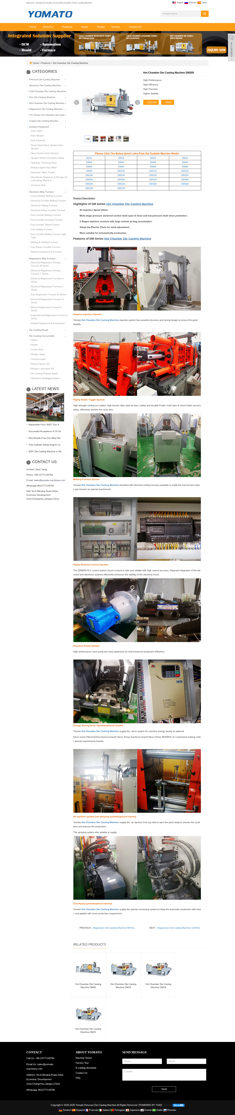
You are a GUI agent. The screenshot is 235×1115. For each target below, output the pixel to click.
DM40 (185, 162)
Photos (101, 27)
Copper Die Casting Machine (43, 121)
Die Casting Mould (38, 330)
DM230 (153, 175)
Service (116, 27)
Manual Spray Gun (40, 364)
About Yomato (89, 1052)
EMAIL (168, 102)
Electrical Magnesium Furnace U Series (47, 280)
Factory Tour (82, 1062)
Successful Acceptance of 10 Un (45, 431)
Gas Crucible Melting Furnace (46, 215)
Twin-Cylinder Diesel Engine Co (44, 444)
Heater (34, 344)
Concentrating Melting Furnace (46, 196)
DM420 (121, 184)
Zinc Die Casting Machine (42, 97)
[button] (55, 27)
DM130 (153, 171)
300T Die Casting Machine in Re (45, 451)
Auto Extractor (38, 140)
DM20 (153, 158)
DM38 (153, 162)
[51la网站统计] (178, 1105)
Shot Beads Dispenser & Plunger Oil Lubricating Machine (49, 179)
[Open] (231, 48)
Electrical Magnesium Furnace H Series (47, 301)
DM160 (185, 171)
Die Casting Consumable (41, 336)
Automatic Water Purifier (43, 172)
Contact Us (135, 27)
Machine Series (84, 1057)
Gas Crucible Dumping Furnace (47, 220)
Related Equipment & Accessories (48, 323)
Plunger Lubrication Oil (42, 368)
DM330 (153, 179)
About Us (48, 27)
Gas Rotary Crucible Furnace (45, 247)
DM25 (185, 158)
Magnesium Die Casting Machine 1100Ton (178, 928)
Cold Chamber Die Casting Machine (47, 91)
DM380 (185, 179)
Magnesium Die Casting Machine (46, 109)
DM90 (89, 171)
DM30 (121, 162)
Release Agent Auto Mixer (44, 167)
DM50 (89, 166)
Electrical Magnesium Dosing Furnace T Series (45, 272)
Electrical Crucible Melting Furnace (48, 200)
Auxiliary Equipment (39, 126)
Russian (192, 2)
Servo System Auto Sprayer (45, 153)
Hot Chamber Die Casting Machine (70, 63)
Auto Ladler (37, 130)
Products (67, 27)
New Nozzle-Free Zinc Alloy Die (44, 438)
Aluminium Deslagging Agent (45, 378)
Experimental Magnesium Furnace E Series (49, 317)
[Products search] (205, 14)
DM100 (121, 171)
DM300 (121, 179)
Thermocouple (38, 359)
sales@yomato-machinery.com (49, 480)
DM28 (89, 162)
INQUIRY (152, 102)
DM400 (89, 184)
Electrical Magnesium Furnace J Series (47, 288)
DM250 (185, 175)
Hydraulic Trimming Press (44, 162)
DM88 (185, 166)
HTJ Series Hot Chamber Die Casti (46, 115)
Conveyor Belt (38, 185)
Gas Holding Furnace (41, 229)
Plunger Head (38, 354)
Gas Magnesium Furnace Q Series (48, 294)
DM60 (121, 166)
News (85, 27)
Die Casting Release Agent (44, 373)
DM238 (121, 188)
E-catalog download (86, 1067)
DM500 (185, 184)
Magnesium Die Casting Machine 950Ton (114, 928)
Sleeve (34, 340)
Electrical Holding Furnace (44, 205)
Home (33, 27)
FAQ (78, 1077)
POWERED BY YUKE (151, 1105)
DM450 (153, 184)
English (180, 2)
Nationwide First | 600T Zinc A (44, 424)
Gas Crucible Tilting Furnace (45, 224)
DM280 (89, 179)
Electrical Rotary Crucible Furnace (48, 210)
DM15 (89, 158)
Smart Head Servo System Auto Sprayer (47, 147)
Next (137, 102)
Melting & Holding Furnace (44, 242)
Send (164, 1089)
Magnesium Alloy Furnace (42, 258)
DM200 (121, 175)
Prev (76, 102)
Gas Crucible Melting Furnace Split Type (48, 236)
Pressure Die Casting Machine (44, 79)
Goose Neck (37, 349)
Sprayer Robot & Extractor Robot (47, 158)
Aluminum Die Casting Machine (45, 85)
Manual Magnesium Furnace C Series (46, 309)
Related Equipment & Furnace (46, 251)
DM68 (153, 166)
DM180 (89, 175)
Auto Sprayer (37, 135)
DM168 (89, 188)
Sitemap (167, 1105)
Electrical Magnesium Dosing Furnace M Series (45, 264)
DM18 (121, 158)
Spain (204, 2)
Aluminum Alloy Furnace (41, 192)
